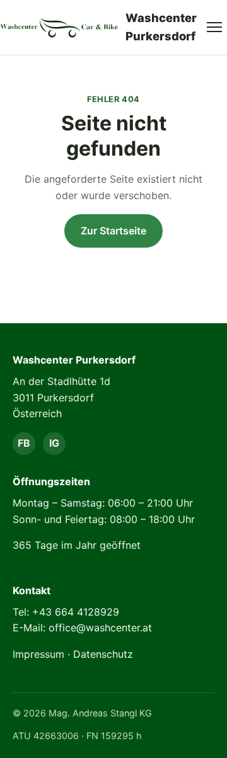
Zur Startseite (113, 230)
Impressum (38, 654)
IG (54, 443)
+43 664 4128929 (75, 612)
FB (24, 443)
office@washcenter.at (100, 627)
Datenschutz (103, 654)
